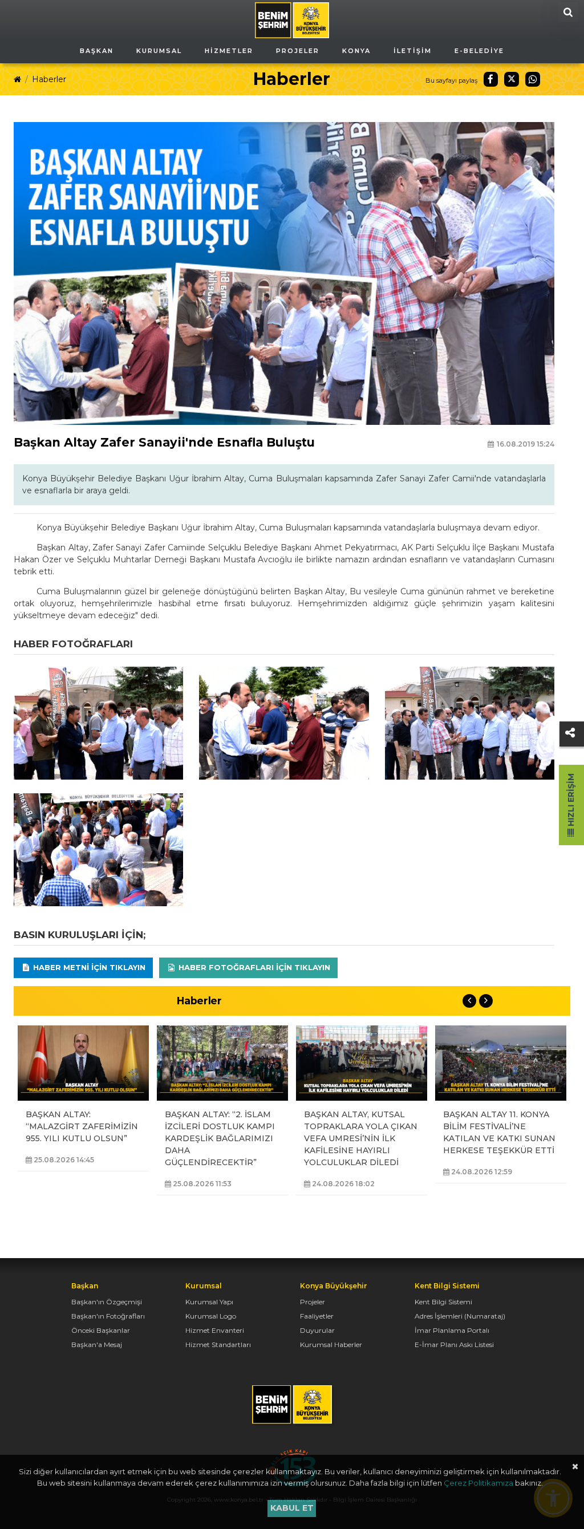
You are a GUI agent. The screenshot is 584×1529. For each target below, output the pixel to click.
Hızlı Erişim (571, 801)
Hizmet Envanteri (214, 1330)
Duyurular (317, 1330)
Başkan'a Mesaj (96, 1344)
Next (486, 1001)
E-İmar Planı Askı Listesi (454, 1344)
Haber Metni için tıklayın (88, 967)
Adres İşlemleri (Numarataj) (460, 1316)
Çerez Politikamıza (478, 1482)
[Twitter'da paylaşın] (511, 79)
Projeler (312, 1301)
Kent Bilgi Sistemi (443, 1301)
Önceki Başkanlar (100, 1330)
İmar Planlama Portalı (452, 1330)
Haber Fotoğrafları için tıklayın (253, 967)
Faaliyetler (317, 1316)
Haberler (49, 79)
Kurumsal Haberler (331, 1344)
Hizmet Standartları (218, 1344)
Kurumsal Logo (210, 1316)
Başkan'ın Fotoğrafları (108, 1316)
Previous (469, 1001)
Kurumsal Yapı (209, 1301)
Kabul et (292, 1508)
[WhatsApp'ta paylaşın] (532, 79)
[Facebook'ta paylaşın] (491, 79)
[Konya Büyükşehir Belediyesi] (292, 19)
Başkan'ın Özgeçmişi (106, 1301)
